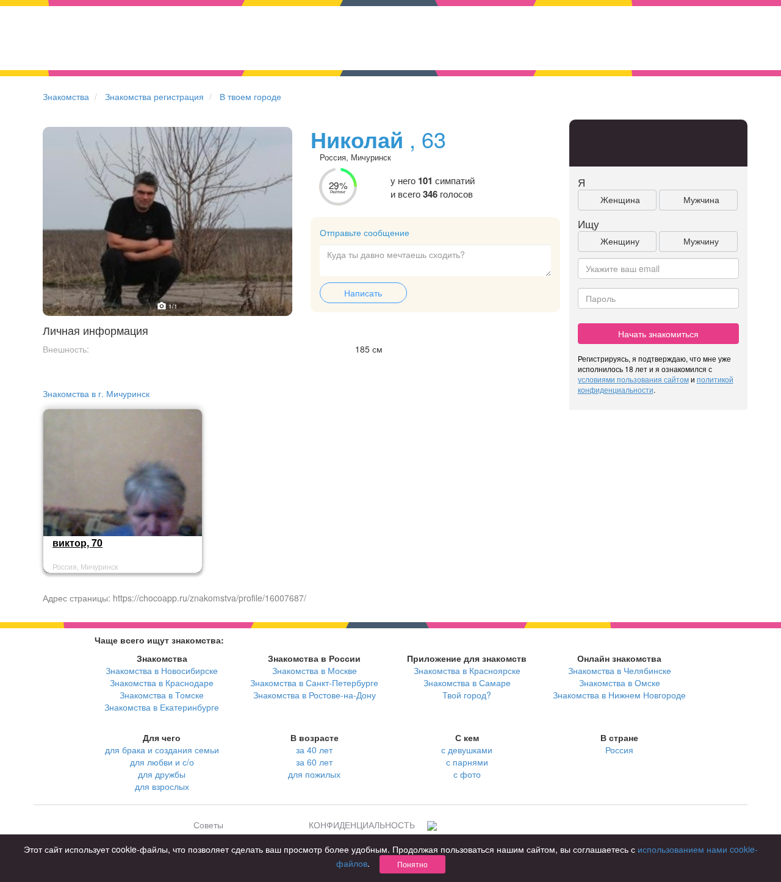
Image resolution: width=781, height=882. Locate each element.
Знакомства (66, 96)
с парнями (467, 762)
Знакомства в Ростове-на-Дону (314, 695)
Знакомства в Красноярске (467, 670)
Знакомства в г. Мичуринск (96, 393)
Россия (619, 750)
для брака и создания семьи (162, 750)
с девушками (466, 750)
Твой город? (466, 695)
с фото (467, 774)
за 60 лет (314, 762)
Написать (363, 293)
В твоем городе (250, 96)
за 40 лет (314, 750)
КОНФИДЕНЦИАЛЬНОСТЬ (362, 825)
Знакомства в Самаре (467, 682)
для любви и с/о (162, 762)
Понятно (412, 864)
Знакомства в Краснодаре (162, 682)
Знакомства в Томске (162, 695)
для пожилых (314, 774)
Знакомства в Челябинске (619, 670)
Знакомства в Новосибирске (162, 670)
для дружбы (161, 774)
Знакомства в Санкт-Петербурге (314, 682)
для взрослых (162, 786)
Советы (208, 825)
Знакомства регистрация (154, 96)
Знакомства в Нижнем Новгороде (619, 695)
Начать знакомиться (658, 334)
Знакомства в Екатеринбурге (161, 707)
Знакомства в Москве (314, 670)
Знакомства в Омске (619, 682)
